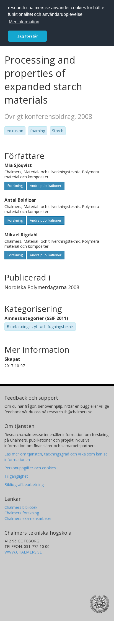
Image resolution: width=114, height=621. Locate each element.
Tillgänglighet (16, 476)
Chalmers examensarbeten (28, 518)
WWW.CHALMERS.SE (23, 552)
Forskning (15, 185)
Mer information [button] (24, 21)
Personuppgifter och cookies (30, 467)
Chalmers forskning (21, 512)
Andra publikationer (45, 185)
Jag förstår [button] (27, 36)
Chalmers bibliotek (20, 507)
